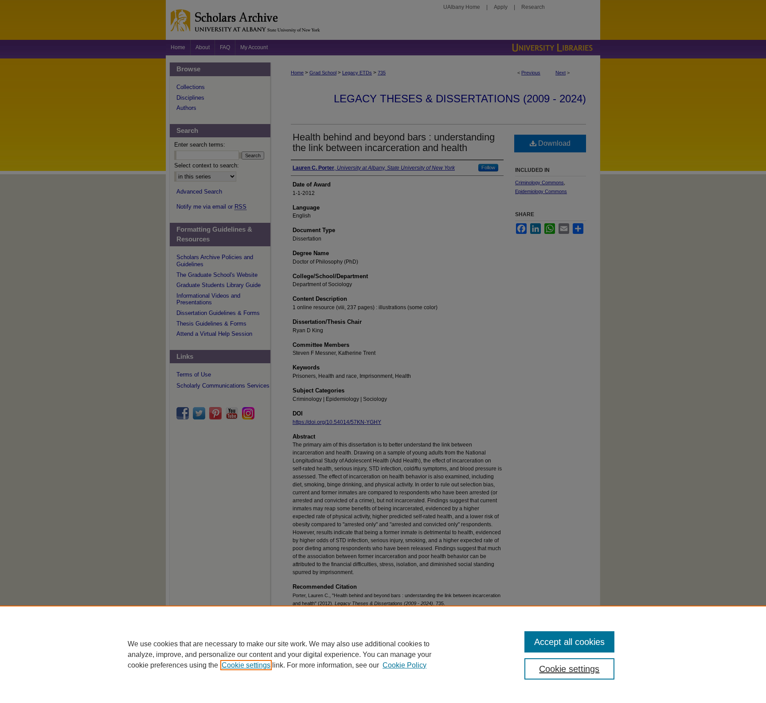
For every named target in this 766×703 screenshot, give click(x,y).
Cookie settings (246, 665)
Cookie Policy (404, 665)
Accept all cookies (569, 642)
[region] (383, 654)
